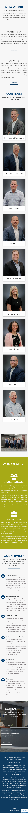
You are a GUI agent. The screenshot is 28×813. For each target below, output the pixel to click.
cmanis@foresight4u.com (11, 730)
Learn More (14, 50)
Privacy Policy (17, 759)
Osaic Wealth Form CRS (14, 762)
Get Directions (6, 742)
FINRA (3, 769)
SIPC (7, 769)
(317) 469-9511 (8, 725)
